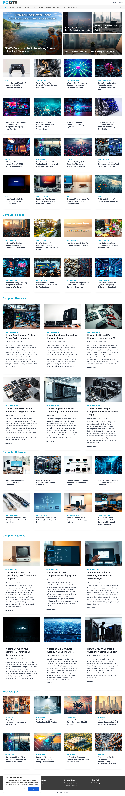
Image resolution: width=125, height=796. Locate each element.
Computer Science (15, 7)
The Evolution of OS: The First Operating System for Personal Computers (20, 575)
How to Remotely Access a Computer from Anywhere (15, 482)
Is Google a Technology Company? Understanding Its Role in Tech (78, 759)
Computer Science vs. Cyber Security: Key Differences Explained (107, 285)
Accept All (33, 789)
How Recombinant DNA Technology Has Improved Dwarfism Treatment (47, 164)
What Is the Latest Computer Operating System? (75, 124)
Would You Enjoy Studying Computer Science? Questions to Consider (16, 285)
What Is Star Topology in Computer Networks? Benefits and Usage (77, 85)
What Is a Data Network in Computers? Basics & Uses (46, 520)
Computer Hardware (30, 7)
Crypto (7, 159)
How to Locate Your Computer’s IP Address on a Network (47, 482)
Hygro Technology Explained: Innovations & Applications (15, 722)
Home (5, 7)
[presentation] (16, 68)
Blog (114, 2)
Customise (11, 789)
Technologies (72, 7)
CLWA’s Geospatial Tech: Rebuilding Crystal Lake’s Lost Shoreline (29, 50)
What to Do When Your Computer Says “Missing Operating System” (17, 652)
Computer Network (45, 7)
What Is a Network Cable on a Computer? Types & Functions (15, 520)
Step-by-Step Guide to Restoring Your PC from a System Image (99, 575)
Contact (120, 2)
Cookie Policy (95, 783)
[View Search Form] (120, 7)
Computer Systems (59, 7)
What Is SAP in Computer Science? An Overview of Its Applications (46, 285)
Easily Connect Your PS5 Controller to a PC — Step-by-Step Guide (15, 85)
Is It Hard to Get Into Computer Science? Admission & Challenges (15, 245)
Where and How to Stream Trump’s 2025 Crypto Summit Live (14, 164)
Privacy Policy (95, 780)
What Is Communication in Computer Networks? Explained (108, 482)
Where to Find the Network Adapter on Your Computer (47, 85)
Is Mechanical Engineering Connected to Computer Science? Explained (78, 285)
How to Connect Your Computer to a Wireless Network (77, 520)
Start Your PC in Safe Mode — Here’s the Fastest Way (14, 201)
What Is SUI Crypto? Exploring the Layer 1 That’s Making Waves (76, 164)
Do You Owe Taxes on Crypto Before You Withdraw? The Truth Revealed (106, 28)
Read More (10, 370)
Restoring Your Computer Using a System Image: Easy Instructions (46, 201)
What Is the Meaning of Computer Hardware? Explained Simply (103, 411)
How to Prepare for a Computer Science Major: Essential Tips (108, 245)
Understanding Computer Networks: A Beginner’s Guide (77, 482)
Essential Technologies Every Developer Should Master (77, 722)
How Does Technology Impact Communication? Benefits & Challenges (108, 722)
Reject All (22, 789)
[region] (22, 784)
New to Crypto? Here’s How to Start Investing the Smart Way (90, 52)
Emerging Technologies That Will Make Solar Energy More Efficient (45, 759)
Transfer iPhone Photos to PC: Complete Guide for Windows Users (78, 201)
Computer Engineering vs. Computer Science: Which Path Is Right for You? (108, 164)
